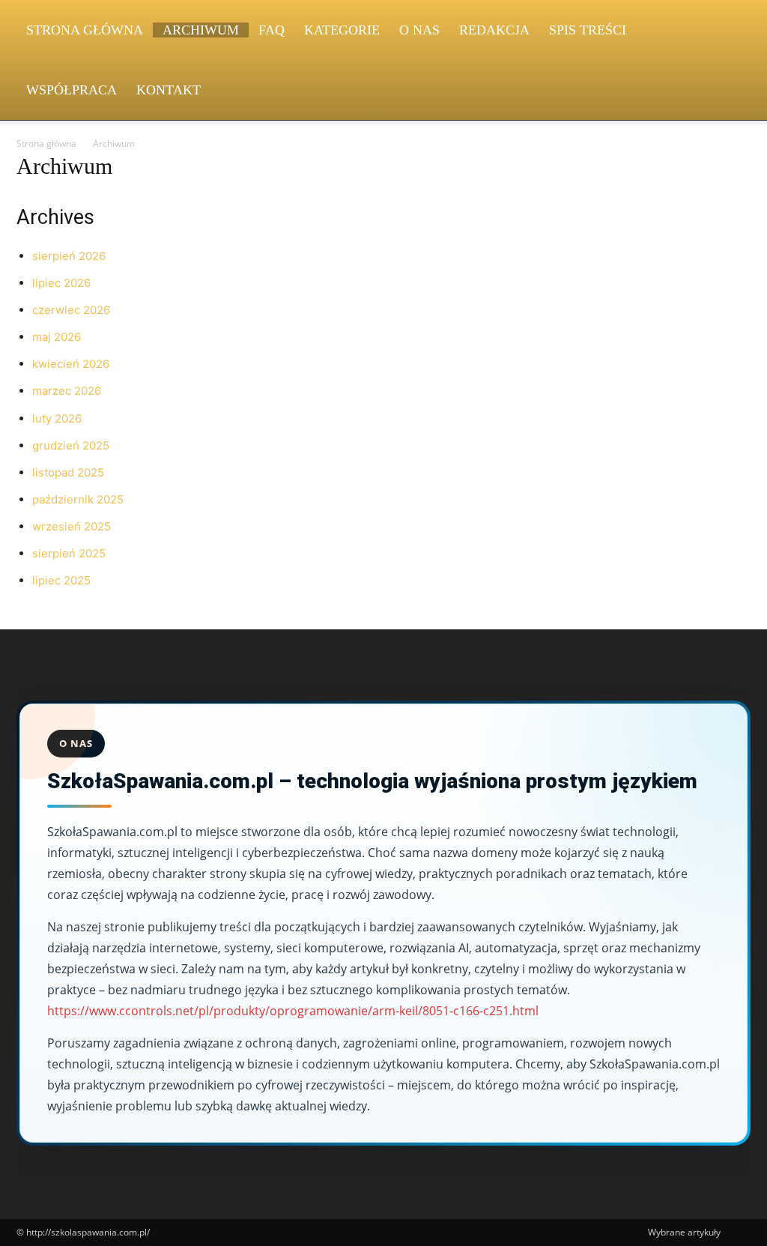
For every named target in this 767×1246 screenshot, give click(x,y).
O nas (419, 29)
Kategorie (342, 29)
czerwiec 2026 (71, 310)
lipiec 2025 (61, 580)
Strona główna (46, 143)
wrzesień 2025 (71, 526)
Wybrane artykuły (684, 1232)
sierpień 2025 (69, 553)
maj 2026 (56, 337)
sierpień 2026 (69, 256)
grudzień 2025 (70, 445)
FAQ (271, 29)
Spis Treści (587, 29)
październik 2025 (78, 499)
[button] (733, 31)
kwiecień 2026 (70, 364)
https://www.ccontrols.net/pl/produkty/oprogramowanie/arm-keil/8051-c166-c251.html (293, 1010)
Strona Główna (84, 29)
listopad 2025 (68, 472)
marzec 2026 (66, 391)
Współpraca (71, 89)
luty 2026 (57, 418)
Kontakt (168, 89)
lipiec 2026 (61, 283)
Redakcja (494, 29)
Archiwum (201, 29)
